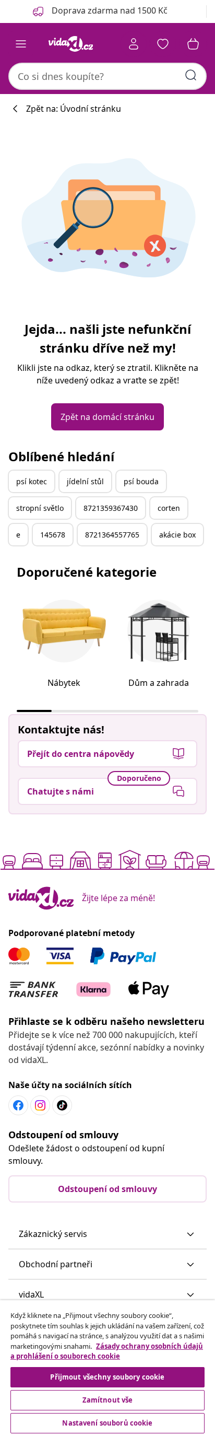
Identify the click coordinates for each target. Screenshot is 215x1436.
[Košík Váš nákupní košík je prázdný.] (193, 43)
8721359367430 (110, 508)
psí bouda (141, 481)
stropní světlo (40, 508)
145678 (52, 535)
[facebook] (18, 1105)
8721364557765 (112, 535)
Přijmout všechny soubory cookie (107, 1377)
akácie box (177, 535)
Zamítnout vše (107, 1400)
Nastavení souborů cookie (107, 1423)
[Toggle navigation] (20, 43)
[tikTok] (62, 1105)
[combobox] (107, 76)
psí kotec (31, 481)
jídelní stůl (85, 481)
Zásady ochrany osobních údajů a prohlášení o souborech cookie (106, 1351)
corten (169, 508)
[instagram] (40, 1105)
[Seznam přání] (162, 43)
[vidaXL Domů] (70, 44)
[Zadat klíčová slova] (191, 75)
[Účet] (133, 43)
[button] (107, 1234)
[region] (107, 1368)
